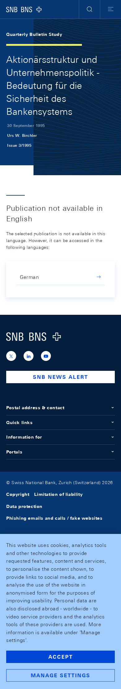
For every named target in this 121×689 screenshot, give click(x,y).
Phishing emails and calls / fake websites (54, 518)
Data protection (24, 506)
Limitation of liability (58, 494)
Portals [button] (14, 452)
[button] (89, 9)
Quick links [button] (19, 422)
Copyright (17, 494)
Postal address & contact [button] (35, 407)
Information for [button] (24, 437)
